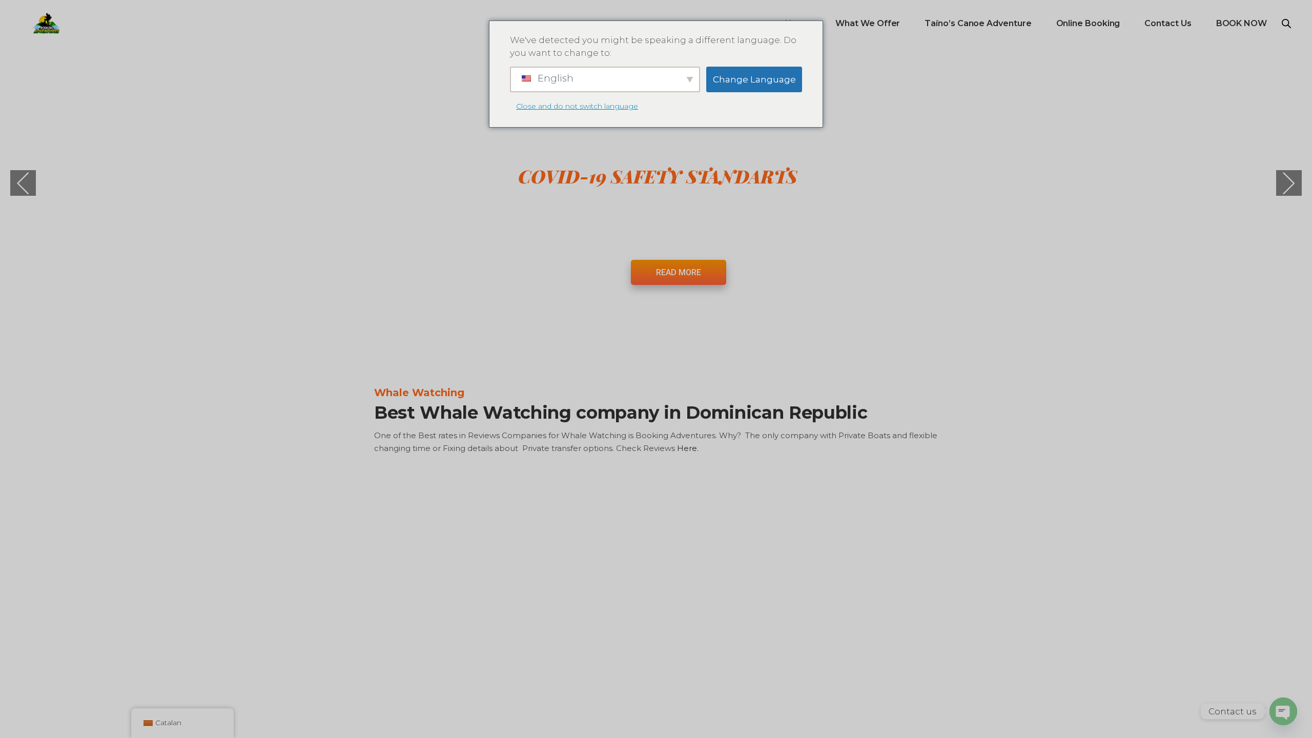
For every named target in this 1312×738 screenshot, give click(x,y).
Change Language (754, 79)
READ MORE (678, 272)
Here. (689, 448)
